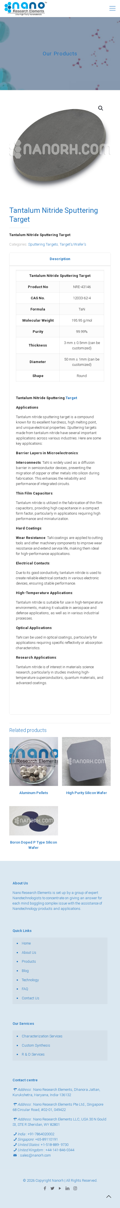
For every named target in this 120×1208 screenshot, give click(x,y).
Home (26, 943)
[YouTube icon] (60, 1188)
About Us (29, 952)
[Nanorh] (25, 8)
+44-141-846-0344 (59, 1150)
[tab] (60, 259)
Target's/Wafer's (73, 244)
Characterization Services (42, 1036)
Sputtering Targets (43, 244)
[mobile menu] (112, 8)
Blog (25, 971)
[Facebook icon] (45, 1188)
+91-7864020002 (41, 1134)
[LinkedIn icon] (68, 1188)
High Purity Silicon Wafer (86, 793)
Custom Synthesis (36, 1045)
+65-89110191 (46, 1139)
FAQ (25, 989)
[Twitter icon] (53, 1188)
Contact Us (30, 998)
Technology (30, 980)
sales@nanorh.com (35, 1155)
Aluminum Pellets (33, 793)
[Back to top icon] (108, 1196)
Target (71, 398)
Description (60, 259)
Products (29, 961)
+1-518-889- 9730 (54, 1145)
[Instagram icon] (75, 1188)
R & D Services (33, 1054)
